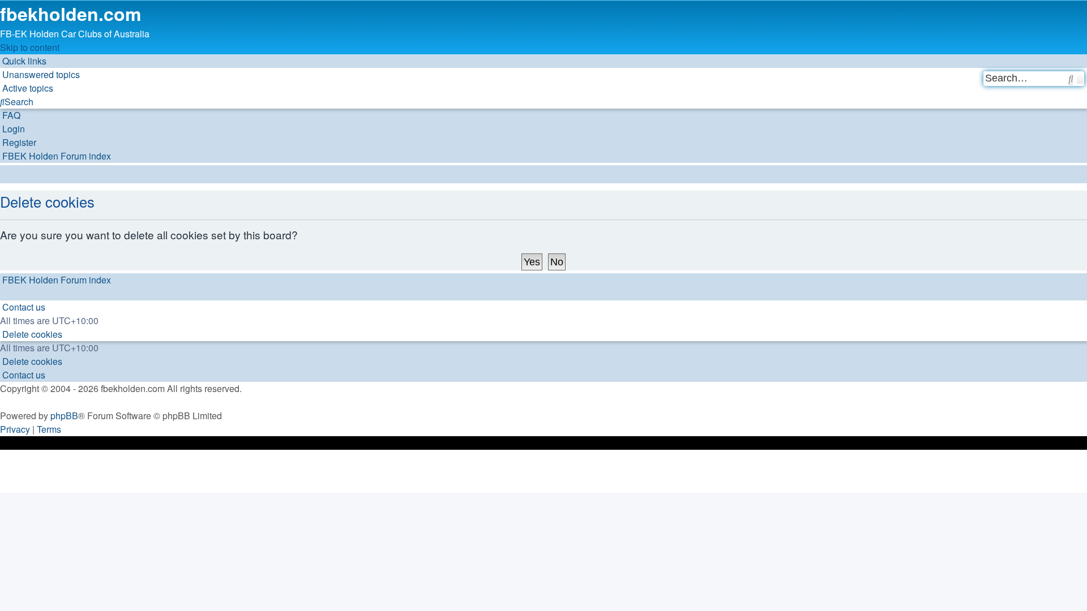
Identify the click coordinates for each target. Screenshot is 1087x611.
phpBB (64, 415)
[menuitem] (40, 74)
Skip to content (29, 47)
